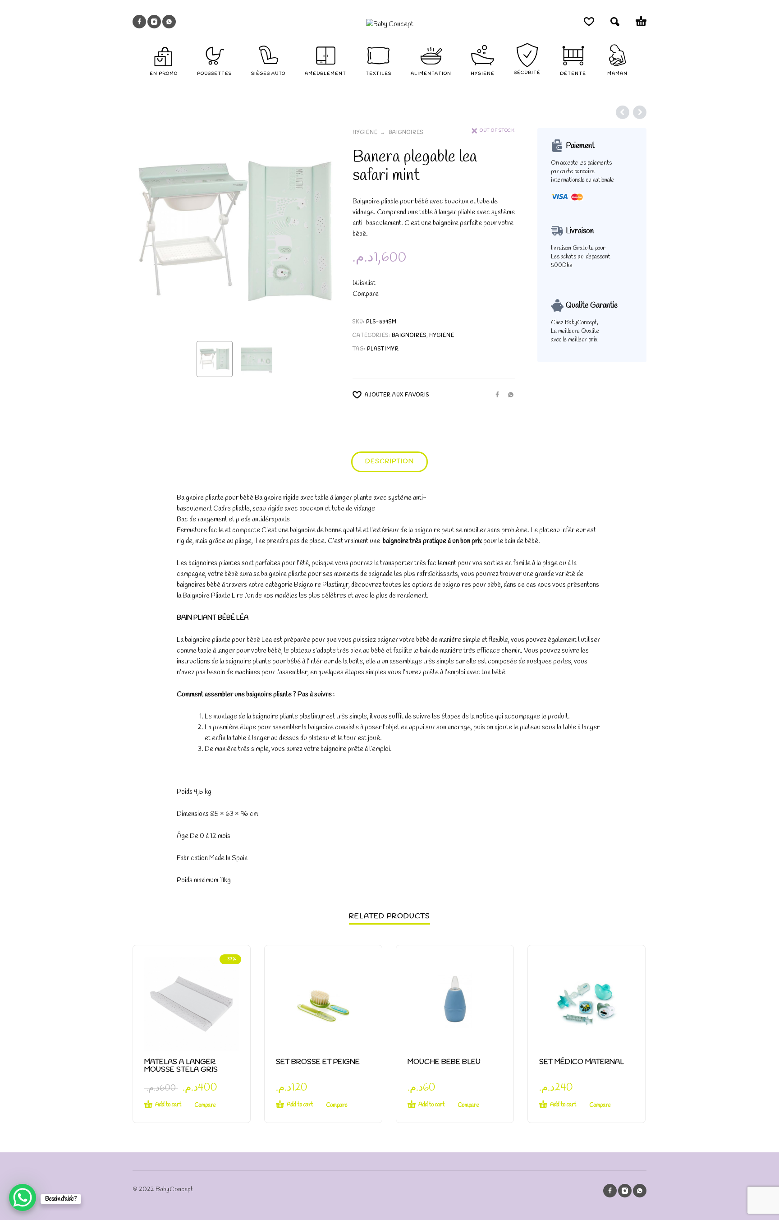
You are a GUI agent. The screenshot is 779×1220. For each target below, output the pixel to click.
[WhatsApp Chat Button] (22, 1197)
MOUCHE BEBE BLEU (444, 1062)
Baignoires (406, 132)
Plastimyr (383, 349)
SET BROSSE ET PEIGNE (318, 1062)
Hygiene (365, 132)
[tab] (389, 463)
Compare (366, 294)
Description (389, 461)
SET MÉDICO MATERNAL (581, 1062)
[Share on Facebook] (494, 394)
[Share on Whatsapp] (508, 394)
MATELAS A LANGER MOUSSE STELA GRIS (181, 1065)
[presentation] (150, 231)
